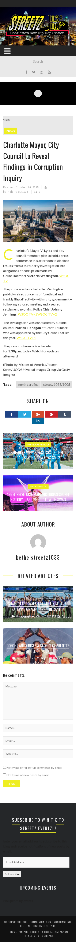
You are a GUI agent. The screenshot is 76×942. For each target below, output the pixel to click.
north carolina (28, 384)
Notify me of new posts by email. (28, 775)
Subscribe (12, 874)
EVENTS (34, 931)
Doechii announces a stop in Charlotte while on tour (38, 648)
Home (13, 931)
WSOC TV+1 (26, 338)
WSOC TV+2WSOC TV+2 (37, 314)
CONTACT (48, 935)
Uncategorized (25, 616)
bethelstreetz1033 (15, 192)
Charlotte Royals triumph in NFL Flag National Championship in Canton (38, 606)
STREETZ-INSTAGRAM (55, 931)
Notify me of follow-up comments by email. (34, 767)
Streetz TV (32, 935)
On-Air (23, 931)
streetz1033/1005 (56, 384)
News (10, 131)
